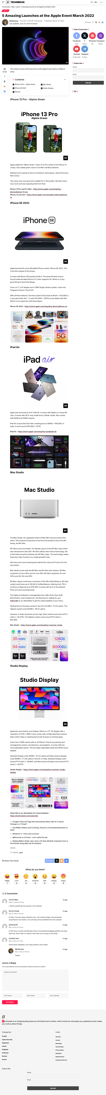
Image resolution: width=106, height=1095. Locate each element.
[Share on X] (96, 22)
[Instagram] (101, 38)
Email (74, 74)
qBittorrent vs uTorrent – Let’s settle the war (30, 837)
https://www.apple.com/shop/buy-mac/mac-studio (41, 625)
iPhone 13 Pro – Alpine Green (25, 84)
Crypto (4, 1036)
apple (21, 852)
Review (4, 1056)
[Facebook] (77, 38)
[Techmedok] (15, 2)
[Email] (99, 22)
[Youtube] (77, 52)
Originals (5, 1049)
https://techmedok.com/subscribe (24, 816)
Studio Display (48, 88)
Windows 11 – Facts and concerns (26, 834)
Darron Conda (14, 911)
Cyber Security (7, 1039)
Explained (5, 1043)
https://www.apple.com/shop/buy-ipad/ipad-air (37, 432)
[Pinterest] (92, 38)
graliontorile (13, 925)
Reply (65, 900)
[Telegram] (84, 52)
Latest (5, 10)
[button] (4, 2)
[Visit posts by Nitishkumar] (5, 22)
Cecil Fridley (13, 900)
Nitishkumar (13, 21)
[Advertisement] (88, 108)
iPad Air (17, 92)
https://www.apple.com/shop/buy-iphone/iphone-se (46, 306)
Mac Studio (47, 84)
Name (75, 67)
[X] (84, 38)
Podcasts (5, 1053)
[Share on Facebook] (92, 22)
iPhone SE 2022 (20, 88)
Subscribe (14, 601)
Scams (4, 1059)
